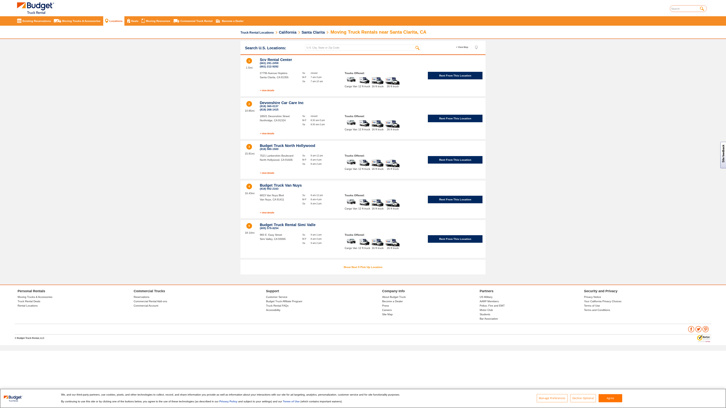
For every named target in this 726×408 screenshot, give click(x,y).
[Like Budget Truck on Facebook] (691, 329)
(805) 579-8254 (269, 228)
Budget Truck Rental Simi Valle (288, 225)
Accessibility (273, 309)
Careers (387, 309)
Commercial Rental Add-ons (150, 301)
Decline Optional (583, 398)
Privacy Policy (228, 401)
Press (385, 305)
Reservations (141, 296)
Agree (610, 398)
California (287, 32)
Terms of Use (592, 305)
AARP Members (489, 301)
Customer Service (276, 296)
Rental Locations (28, 305)
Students (485, 314)
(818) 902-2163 (269, 188)
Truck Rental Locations (257, 32)
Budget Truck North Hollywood (287, 146)
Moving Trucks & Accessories (35, 296)
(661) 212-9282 (269, 66)
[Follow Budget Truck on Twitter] (698, 329)
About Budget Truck (394, 296)
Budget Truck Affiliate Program (284, 301)
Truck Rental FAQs (277, 305)
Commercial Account (146, 305)
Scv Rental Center (276, 60)
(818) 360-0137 (269, 106)
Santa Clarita (313, 32)
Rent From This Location (455, 75)
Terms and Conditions (597, 309)
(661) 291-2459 (269, 63)
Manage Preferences (552, 398)
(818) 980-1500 (269, 149)
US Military (486, 296)
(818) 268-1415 (269, 109)
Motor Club (486, 309)
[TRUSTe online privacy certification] (704, 338)
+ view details (267, 90)
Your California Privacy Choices (602, 301)
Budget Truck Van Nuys (281, 185)
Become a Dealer (392, 301)
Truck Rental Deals (29, 301)
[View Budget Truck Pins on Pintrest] (705, 329)
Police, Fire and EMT (492, 305)
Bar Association (489, 318)
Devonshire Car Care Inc (282, 103)
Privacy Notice (592, 296)
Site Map (387, 314)
